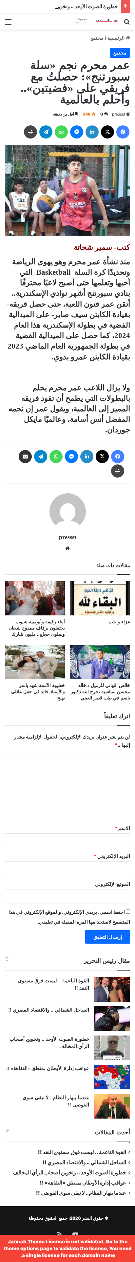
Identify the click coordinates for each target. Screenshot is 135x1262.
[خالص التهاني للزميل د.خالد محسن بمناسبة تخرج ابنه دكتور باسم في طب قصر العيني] (100, 662)
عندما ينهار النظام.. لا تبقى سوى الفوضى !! (81, 1193)
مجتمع (97, 38)
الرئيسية (116, 38)
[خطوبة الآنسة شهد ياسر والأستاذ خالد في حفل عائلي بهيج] (35, 662)
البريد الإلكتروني (112, 856)
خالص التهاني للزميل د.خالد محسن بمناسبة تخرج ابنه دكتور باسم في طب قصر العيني (100, 691)
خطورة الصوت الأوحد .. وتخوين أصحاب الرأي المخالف (63, 6)
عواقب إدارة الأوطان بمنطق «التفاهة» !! (47, 1068)
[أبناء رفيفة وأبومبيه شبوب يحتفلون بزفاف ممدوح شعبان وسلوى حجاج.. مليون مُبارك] (35, 598)
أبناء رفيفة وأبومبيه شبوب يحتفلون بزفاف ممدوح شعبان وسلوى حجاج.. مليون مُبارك (37, 628)
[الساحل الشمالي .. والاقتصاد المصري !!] (112, 1018)
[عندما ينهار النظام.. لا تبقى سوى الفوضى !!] (112, 1106)
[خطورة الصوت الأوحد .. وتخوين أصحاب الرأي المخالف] (112, 1048)
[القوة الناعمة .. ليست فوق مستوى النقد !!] (112, 989)
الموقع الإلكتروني (112, 884)
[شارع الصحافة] (92, 21)
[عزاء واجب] (100, 598)
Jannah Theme (26, 1241)
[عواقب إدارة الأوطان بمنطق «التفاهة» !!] (112, 1077)
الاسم (122, 828)
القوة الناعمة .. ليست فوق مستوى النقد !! (82, 1152)
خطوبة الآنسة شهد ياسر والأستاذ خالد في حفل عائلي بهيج (38, 691)
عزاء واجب (119, 621)
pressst (118, 114)
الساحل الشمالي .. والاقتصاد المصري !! (48, 1010)
